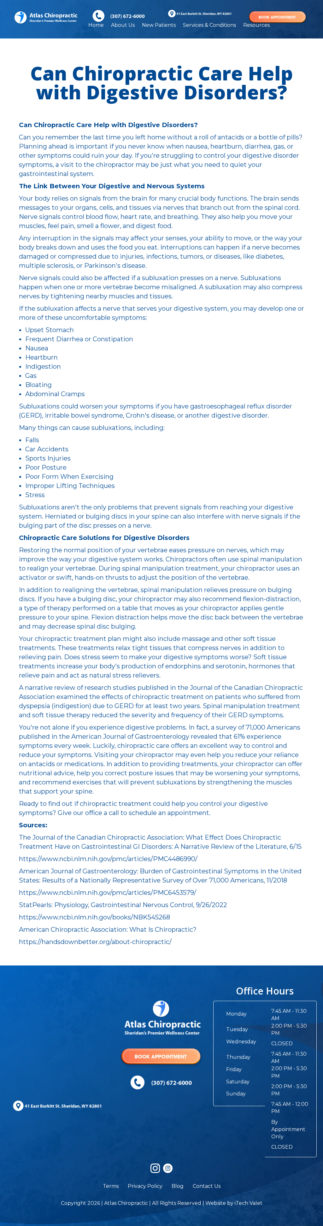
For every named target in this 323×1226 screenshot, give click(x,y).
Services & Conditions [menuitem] (209, 25)
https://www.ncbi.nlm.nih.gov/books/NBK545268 (94, 917)
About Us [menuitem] (123, 25)
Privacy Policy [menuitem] (145, 1186)
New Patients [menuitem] (159, 25)
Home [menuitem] (96, 25)
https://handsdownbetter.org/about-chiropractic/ (95, 942)
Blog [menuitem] (178, 1186)
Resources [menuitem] (256, 25)
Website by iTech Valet (233, 1203)
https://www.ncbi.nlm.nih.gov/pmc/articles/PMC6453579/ (107, 892)
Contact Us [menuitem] (206, 1186)
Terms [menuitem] (111, 1186)
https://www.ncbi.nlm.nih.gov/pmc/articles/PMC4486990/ (108, 859)
